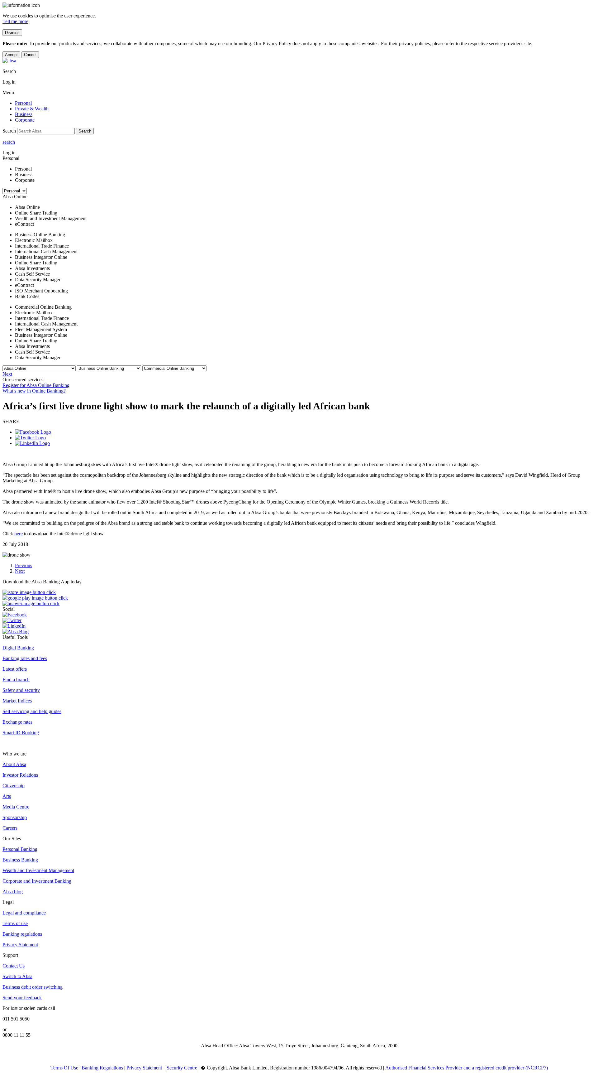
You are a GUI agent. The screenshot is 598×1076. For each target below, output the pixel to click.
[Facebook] (33, 432)
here (18, 533)
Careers (9, 828)
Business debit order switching (32, 987)
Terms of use (15, 923)
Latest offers (14, 669)
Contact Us (13, 965)
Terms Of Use (64, 1067)
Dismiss (12, 32)
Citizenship (13, 785)
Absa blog (12, 891)
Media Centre (15, 806)
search (8, 142)
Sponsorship (14, 817)
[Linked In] (32, 443)
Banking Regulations (102, 1067)
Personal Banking (19, 849)
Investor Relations (20, 775)
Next (7, 374)
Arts (6, 796)
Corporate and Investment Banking (36, 881)
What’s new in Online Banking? (34, 390)
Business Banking (20, 859)
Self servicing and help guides (31, 711)
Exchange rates (17, 722)
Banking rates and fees (24, 658)
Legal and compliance (24, 912)
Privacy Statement (20, 944)
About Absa (14, 764)
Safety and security (21, 690)
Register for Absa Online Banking (35, 385)
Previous (23, 565)
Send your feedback (22, 997)
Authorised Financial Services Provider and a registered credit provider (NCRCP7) (466, 1067)
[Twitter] (30, 437)
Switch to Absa (17, 976)
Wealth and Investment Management (38, 870)
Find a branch (16, 679)
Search (84, 131)
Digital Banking (18, 647)
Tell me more (15, 21)
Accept (11, 54)
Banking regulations (22, 934)
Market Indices (17, 700)
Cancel (30, 54)
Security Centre (182, 1067)
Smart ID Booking (20, 732)
